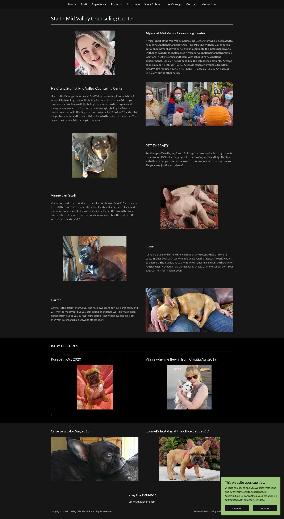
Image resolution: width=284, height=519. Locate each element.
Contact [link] (191, 4)
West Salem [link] (152, 4)
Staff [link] (84, 4)
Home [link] (72, 4)
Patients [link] (116, 4)
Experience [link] (99, 4)
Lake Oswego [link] (173, 4)
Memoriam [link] (209, 4)
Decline (237, 508)
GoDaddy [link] (211, 511)
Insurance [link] (133, 4)
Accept (264, 508)
